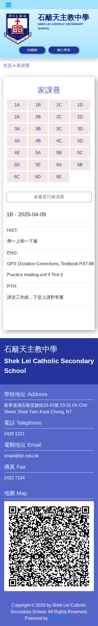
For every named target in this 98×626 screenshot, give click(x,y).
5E (38, 164)
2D (80, 117)
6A (59, 164)
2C (59, 117)
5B (59, 152)
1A (17, 105)
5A (38, 152)
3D (80, 129)
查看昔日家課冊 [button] (49, 197)
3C (59, 129)
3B (38, 129)
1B (38, 105)
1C (59, 105)
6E (59, 176)
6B (80, 164)
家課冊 (23, 65)
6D (38, 176)
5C (80, 152)
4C (59, 140)
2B (38, 117)
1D (80, 105)
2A (17, 117)
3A (17, 129)
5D (17, 164)
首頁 (7, 65)
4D (80, 140)
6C (17, 176)
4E (17, 152)
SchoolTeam (61, 618)
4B (38, 140)
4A (17, 140)
